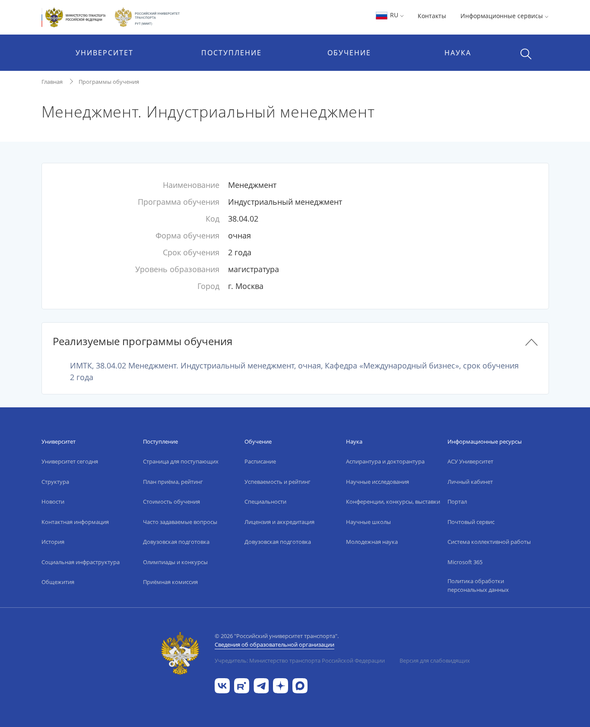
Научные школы (368, 522)
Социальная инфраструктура (80, 562)
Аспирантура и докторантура (385, 461)
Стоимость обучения (171, 501)
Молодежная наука (372, 542)
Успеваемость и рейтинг (277, 482)
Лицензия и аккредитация (279, 522)
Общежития (57, 582)
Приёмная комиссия (170, 582)
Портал (457, 501)
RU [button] (394, 15)
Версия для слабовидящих (435, 660)
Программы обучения (109, 82)
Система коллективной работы (489, 542)
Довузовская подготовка (176, 542)
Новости (52, 501)
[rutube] (241, 685)
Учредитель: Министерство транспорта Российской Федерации (300, 660)
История (52, 542)
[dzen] (280, 685)
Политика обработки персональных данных (478, 585)
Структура (55, 482)
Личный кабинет (470, 482)
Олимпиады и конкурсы (175, 562)
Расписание (260, 461)
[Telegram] (261, 685)
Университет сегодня (69, 461)
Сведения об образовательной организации (274, 644)
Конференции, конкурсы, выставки (393, 501)
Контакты (432, 16)
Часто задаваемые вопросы (180, 522)
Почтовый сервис (471, 522)
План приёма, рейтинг (173, 482)
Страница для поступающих (181, 461)
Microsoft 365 (464, 562)
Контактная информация (75, 522)
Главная (52, 82)
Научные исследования (377, 482)
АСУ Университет (470, 461)
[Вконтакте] (222, 685)
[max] (300, 685)
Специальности (265, 501)
